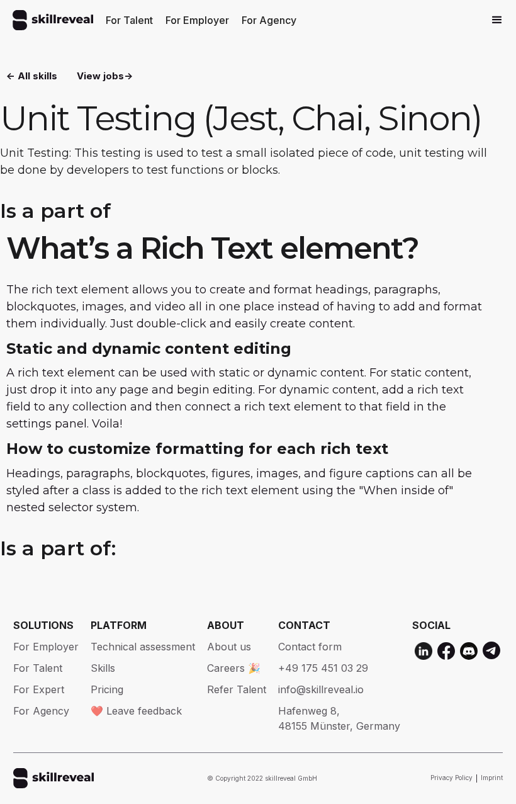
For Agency (269, 20)
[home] (53, 20)
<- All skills (31, 76)
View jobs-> (105, 76)
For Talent (129, 20)
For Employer (197, 20)
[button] (497, 20)
